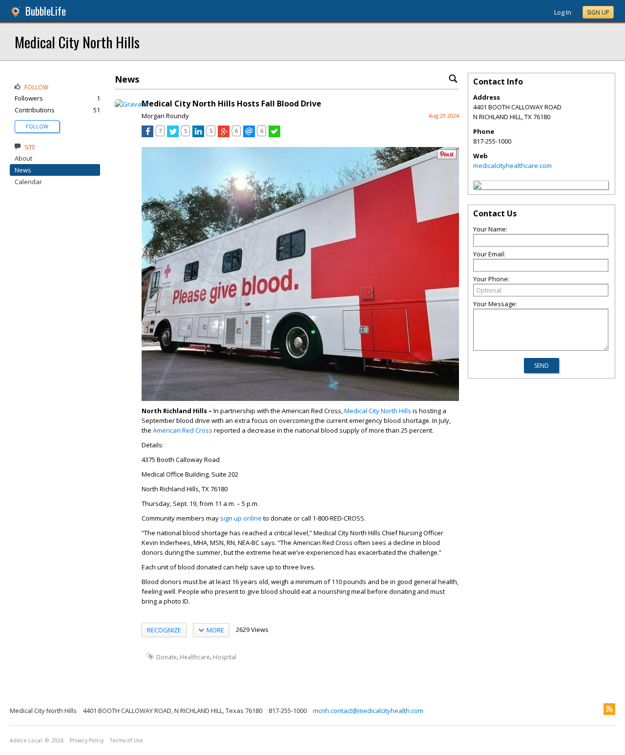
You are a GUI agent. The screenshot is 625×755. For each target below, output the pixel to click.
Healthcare (195, 656)
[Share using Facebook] (147, 134)
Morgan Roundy (165, 115)
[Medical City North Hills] (477, 186)
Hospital (224, 656)
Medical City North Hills (77, 41)
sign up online (241, 518)
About (23, 158)
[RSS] (609, 709)
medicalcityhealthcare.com (512, 165)
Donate (166, 656)
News (23, 170)
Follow (37, 126)
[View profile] (132, 104)
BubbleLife (45, 11)
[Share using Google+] (223, 134)
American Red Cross (182, 430)
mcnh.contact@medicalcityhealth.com (368, 710)
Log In (562, 12)
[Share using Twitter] (173, 134)
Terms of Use (126, 740)
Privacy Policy (87, 740)
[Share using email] (249, 134)
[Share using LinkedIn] (198, 134)
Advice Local (26, 740)
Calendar (28, 181)
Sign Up (598, 12)
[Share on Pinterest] (447, 157)
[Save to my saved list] (274, 134)
